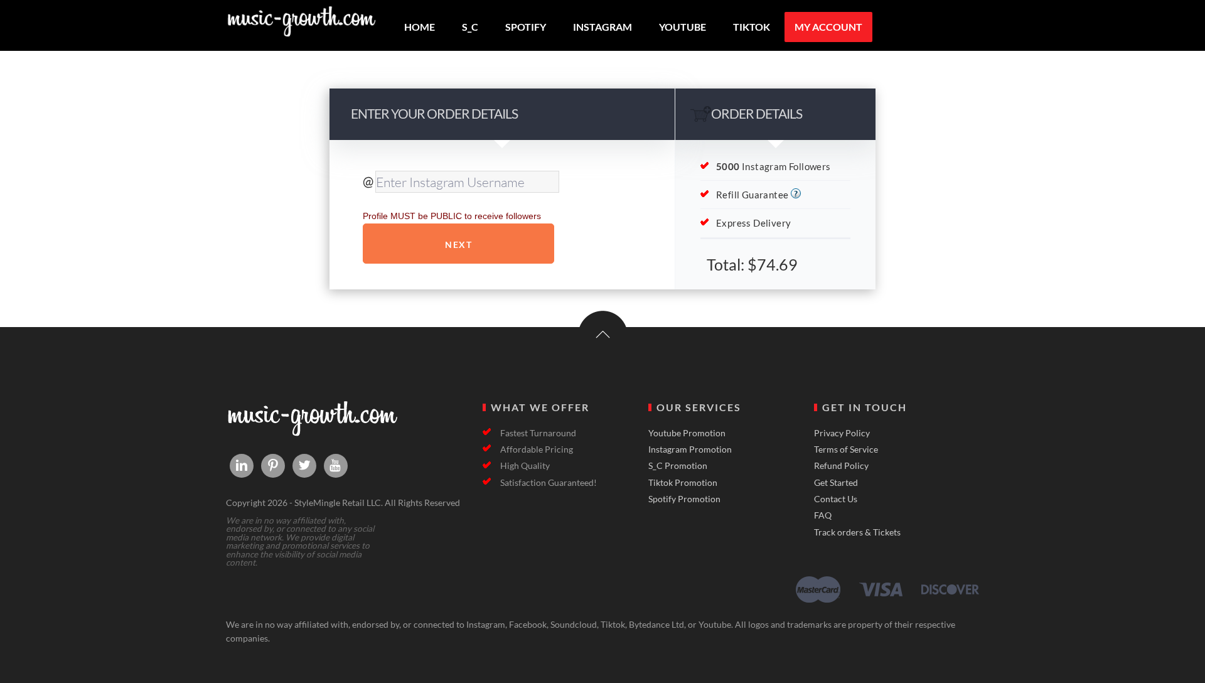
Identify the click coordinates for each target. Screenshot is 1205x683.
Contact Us (835, 499)
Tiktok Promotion (682, 483)
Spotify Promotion (684, 499)
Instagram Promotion (690, 449)
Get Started (836, 483)
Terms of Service (846, 449)
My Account (828, 27)
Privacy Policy (842, 433)
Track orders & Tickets (857, 532)
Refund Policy (841, 466)
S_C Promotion (677, 466)
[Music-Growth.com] (301, 31)
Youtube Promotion (687, 433)
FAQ (823, 515)
